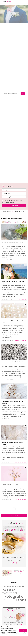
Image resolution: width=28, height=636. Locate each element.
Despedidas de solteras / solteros (14, 586)
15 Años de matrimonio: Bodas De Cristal (12, 443)
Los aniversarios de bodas (10, 485)
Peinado (21, 600)
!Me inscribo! (14, 515)
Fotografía (14, 596)
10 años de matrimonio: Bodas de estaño (12, 243)
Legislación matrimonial (9, 591)
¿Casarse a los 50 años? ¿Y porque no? (13, 282)
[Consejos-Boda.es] (14, 223)
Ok (23, 630)
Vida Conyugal (22, 299)
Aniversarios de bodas (20, 259)
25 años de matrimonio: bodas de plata (12, 363)
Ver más (12, 634)
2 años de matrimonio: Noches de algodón (12, 402)
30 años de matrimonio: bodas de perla (12, 322)
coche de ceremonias (8, 600)
